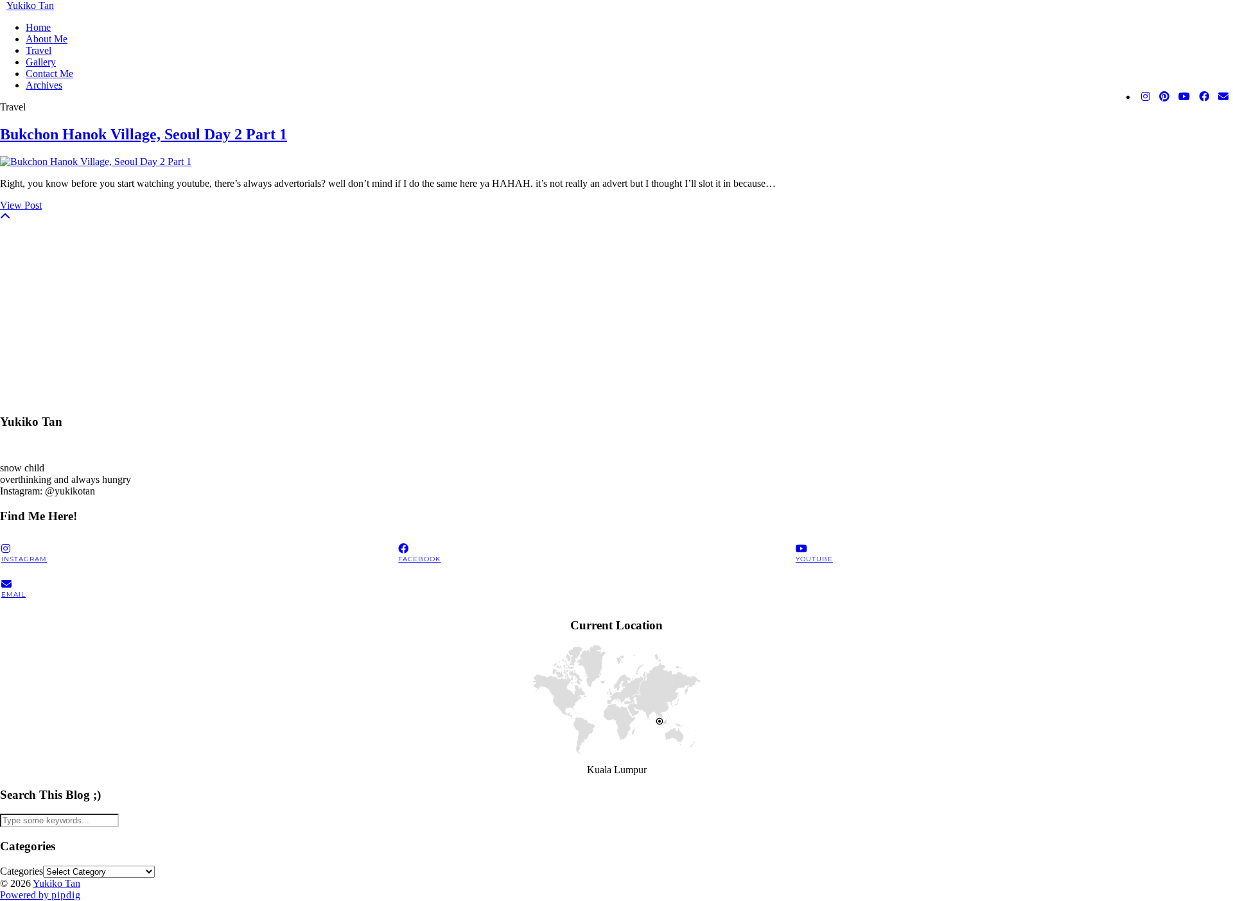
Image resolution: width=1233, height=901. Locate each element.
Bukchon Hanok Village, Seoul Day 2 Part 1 (143, 134)
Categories (21, 871)
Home (38, 27)
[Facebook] (1204, 97)
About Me (46, 38)
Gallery (41, 62)
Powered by (40, 894)
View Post (21, 205)
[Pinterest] (1164, 97)
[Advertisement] (385, 313)
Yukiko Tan (30, 5)
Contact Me (49, 73)
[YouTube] (1184, 97)
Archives (44, 85)
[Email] (1223, 97)
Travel (38, 50)
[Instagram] (1145, 97)
